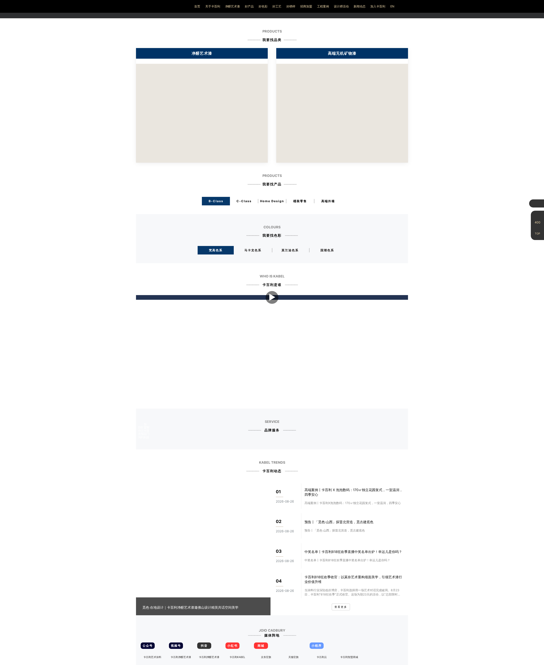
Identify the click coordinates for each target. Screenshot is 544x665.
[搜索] (527, 6)
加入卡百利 (377, 6)
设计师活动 (341, 6)
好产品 (249, 6)
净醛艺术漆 (232, 6)
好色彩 (263, 6)
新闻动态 (360, 6)
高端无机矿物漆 (342, 53)
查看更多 (340, 606)
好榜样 (290, 6)
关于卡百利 (212, 6)
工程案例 (323, 6)
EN (392, 6)
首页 (197, 6)
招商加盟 (306, 6)
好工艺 (276, 6)
